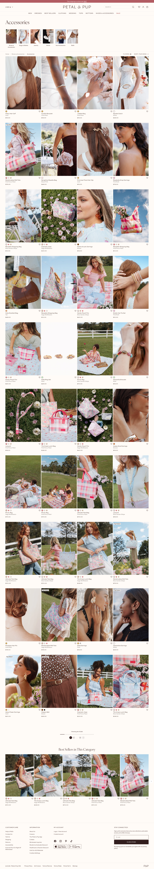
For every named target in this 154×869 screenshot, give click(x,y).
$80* (85, 1)
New (30, 13)
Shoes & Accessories (105, 13)
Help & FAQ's (9, 831)
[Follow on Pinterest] (66, 841)
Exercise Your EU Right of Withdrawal (13, 848)
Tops (81, 13)
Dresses (38, 13)
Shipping (8, 839)
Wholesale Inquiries (36, 842)
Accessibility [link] (9, 845)
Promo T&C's (67, 866)
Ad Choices (37, 866)
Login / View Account (60, 831)
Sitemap (74, 866)
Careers (32, 834)
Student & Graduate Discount (39, 845)
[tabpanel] (77, 785)
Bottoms (89, 13)
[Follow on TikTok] (71, 841)
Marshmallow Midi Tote (127, 803)
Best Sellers (50, 13)
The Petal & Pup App (36, 837)
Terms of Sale (58, 866)
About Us (32, 831)
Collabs (32, 839)
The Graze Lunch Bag (41, 803)
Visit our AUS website (36, 850)
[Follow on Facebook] (55, 841)
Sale (118, 13)
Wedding (72, 13)
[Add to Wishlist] (39, 111)
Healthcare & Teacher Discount (39, 847)
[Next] (83, 737)
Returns (7, 842)
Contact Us (8, 834)
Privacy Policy (28, 866)
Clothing (62, 13)
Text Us (7, 837)
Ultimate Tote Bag (11, 803)
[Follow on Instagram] (60, 841)
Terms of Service (47, 866)
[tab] (77, 749)
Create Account (58, 834)
